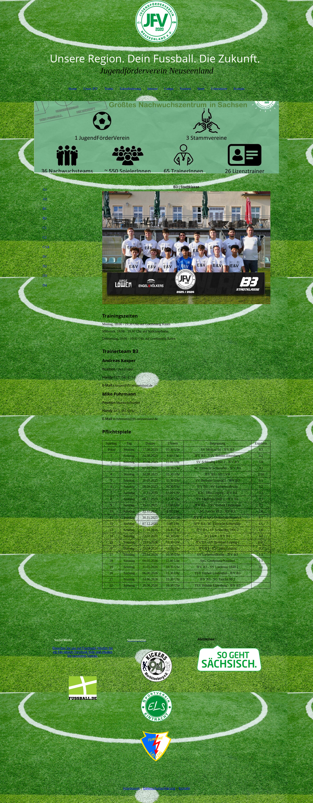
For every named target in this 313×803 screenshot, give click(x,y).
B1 (45, 208)
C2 (45, 237)
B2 (45, 218)
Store (200, 89)
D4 (45, 285)
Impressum (131, 788)
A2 (45, 199)
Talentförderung (130, 89)
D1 (45, 256)
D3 (45, 276)
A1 (45, 189)
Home (73, 89)
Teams (108, 89)
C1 (45, 228)
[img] (156, 21)
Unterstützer (219, 89)
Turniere (185, 89)
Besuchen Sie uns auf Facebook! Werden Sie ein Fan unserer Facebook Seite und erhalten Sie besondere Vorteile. (82, 652)
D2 (45, 266)
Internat (152, 89)
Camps (168, 89)
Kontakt (239, 89)
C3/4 (46, 247)
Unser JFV (90, 89)
